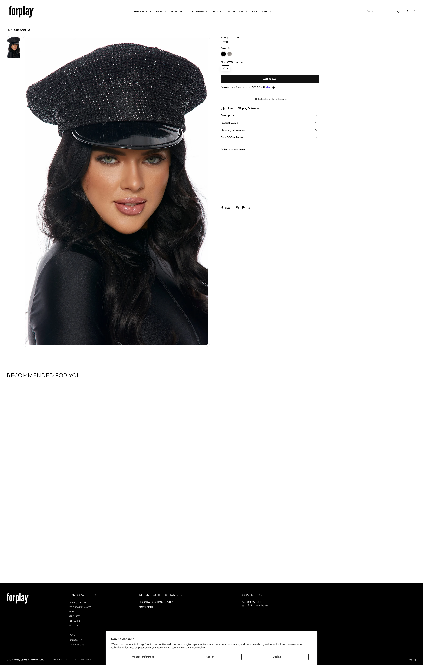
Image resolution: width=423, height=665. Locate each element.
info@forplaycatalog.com (257, 605)
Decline (277, 657)
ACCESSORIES (236, 11)
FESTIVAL (218, 11)
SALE (265, 11)
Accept (210, 657)
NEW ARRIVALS (142, 11)
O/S (225, 68)
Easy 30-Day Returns (233, 137)
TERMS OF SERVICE (82, 659)
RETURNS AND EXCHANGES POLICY (156, 602)
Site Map (412, 659)
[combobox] (379, 11)
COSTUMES (198, 11)
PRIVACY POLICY (59, 659)
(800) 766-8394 (254, 602)
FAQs (71, 611)
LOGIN (72, 635)
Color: (227, 48)
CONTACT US (75, 621)
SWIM (159, 11)
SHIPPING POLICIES (77, 602)
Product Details (229, 123)
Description (227, 115)
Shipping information (233, 130)
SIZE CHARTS (74, 616)
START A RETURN (76, 644)
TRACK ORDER (75, 640)
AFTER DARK (178, 11)
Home (9, 30)
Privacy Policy (197, 647)
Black (223, 54)
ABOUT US (73, 625)
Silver (229, 54)
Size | (232, 62)
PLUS (254, 11)
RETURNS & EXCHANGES (80, 607)
